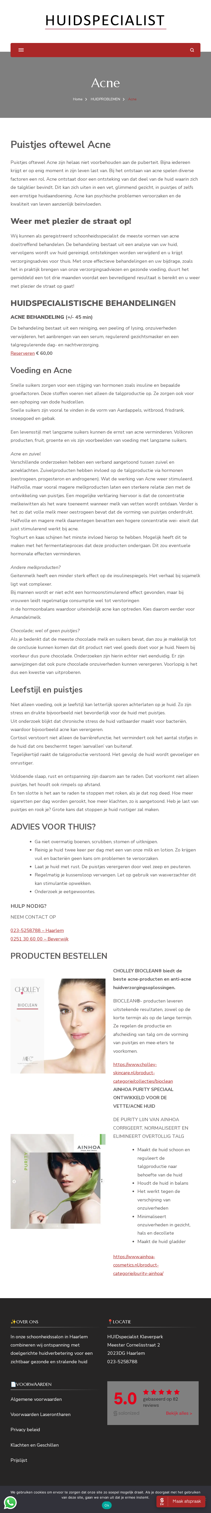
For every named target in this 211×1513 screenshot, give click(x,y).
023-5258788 (122, 1362)
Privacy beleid (25, 1430)
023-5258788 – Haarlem (37, 930)
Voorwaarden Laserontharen (41, 1414)
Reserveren (23, 353)
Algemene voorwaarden (36, 1399)
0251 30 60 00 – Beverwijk (39, 939)
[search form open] (192, 50)
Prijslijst (19, 1460)
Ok (106, 1505)
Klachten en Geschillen (35, 1445)
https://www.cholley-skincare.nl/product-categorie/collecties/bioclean (143, 1072)
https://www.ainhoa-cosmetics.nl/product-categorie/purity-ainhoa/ (138, 1265)
